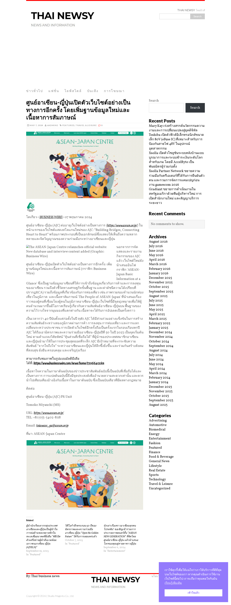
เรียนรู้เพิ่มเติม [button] (173, 582)
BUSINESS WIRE (51, 217)
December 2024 (160, 332)
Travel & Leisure (86, 125)
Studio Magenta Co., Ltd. (61, 595)
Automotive (158, 425)
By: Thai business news (43, 576)
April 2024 (157, 369)
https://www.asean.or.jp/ (122, 225)
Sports (154, 475)
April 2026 (157, 260)
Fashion (154, 443)
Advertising (158, 420)
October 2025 (159, 287)
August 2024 (158, 350)
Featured (68, 125)
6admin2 (52, 125)
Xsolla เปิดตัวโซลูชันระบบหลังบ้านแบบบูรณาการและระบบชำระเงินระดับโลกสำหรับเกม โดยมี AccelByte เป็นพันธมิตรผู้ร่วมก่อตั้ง (176, 160)
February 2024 (159, 378)
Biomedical (157, 429)
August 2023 (158, 405)
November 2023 (161, 391)
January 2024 (158, 382)
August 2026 (158, 242)
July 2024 (156, 355)
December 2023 (160, 387)
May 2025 (156, 309)
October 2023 (159, 396)
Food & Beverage (161, 457)
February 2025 (159, 323)
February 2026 (159, 269)
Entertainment (160, 438)
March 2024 (158, 373)
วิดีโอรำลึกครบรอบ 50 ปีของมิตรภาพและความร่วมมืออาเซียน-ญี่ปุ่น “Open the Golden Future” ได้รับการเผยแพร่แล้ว (81, 531)
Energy (154, 434)
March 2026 (158, 264)
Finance (154, 452)
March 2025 (158, 319)
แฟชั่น (53, 91)
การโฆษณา (114, 91)
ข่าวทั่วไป (34, 91)
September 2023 (161, 400)
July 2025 (156, 300)
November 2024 (161, 337)
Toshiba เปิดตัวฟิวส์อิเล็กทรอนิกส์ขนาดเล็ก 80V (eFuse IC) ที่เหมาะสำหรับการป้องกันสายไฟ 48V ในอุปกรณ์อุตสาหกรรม (176, 142)
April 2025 (157, 314)
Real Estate (157, 470)
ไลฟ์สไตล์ (73, 91)
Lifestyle (155, 466)
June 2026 (156, 251)
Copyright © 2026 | (37, 595)
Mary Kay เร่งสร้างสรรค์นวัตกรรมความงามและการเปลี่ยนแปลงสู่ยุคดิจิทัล (177, 128)
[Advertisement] (115, 60)
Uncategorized (159, 488)
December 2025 (160, 278)
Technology (157, 479)
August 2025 (158, 296)
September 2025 (161, 291)
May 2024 (156, 364)
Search (154, 101)
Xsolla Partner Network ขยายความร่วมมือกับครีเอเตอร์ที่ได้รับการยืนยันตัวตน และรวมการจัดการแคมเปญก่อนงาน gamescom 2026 (176, 178)
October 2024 (159, 341)
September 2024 (161, 346)
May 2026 (156, 255)
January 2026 (158, 273)
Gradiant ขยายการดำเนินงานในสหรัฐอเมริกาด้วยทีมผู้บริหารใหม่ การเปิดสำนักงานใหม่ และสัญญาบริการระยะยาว (175, 196)
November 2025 (161, 282)
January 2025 (158, 328)
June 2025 (156, 305)
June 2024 (156, 359)
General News (159, 461)
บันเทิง (93, 91)
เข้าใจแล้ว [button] (193, 592)
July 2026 (156, 246)
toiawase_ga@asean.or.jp (52, 425)
